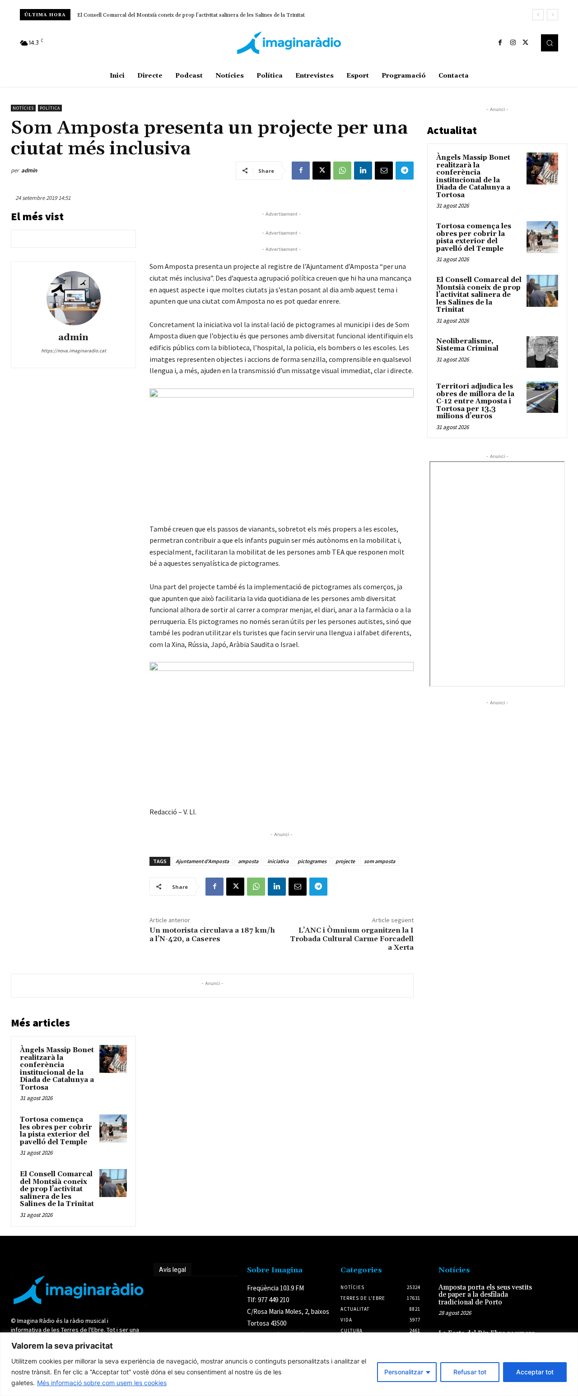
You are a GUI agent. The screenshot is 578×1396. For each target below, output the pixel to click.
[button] (549, 42)
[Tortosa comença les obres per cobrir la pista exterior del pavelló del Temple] (113, 1128)
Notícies (23, 108)
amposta (248, 861)
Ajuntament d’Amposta (202, 861)
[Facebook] (500, 43)
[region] (289, 1364)
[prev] (538, 14)
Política (50, 108)
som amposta (379, 861)
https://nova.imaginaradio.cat (73, 350)
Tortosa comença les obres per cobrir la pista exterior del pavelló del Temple (56, 1130)
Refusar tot (469, 1372)
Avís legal (172, 1269)
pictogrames (312, 861)
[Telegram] (405, 171)
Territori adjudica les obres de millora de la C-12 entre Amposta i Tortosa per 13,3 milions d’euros (475, 401)
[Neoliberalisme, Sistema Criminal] (542, 352)
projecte (345, 861)
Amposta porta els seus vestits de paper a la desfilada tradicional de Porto (485, 1295)
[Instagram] (513, 43)
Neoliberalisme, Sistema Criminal (124, 15)
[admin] (74, 298)
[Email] (384, 171)
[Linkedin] (363, 171)
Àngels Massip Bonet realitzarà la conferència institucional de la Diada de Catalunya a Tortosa (57, 1069)
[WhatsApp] (342, 171)
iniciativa (278, 861)
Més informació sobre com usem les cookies (102, 1383)
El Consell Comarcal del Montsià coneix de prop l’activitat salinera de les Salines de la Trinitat (57, 1189)
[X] (525, 43)
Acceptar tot (535, 1372)
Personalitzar (403, 1372)
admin (29, 170)
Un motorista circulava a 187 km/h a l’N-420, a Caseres (212, 934)
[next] (552, 14)
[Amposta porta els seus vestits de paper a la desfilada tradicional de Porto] (554, 1295)
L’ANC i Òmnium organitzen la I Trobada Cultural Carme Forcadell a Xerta (352, 939)
